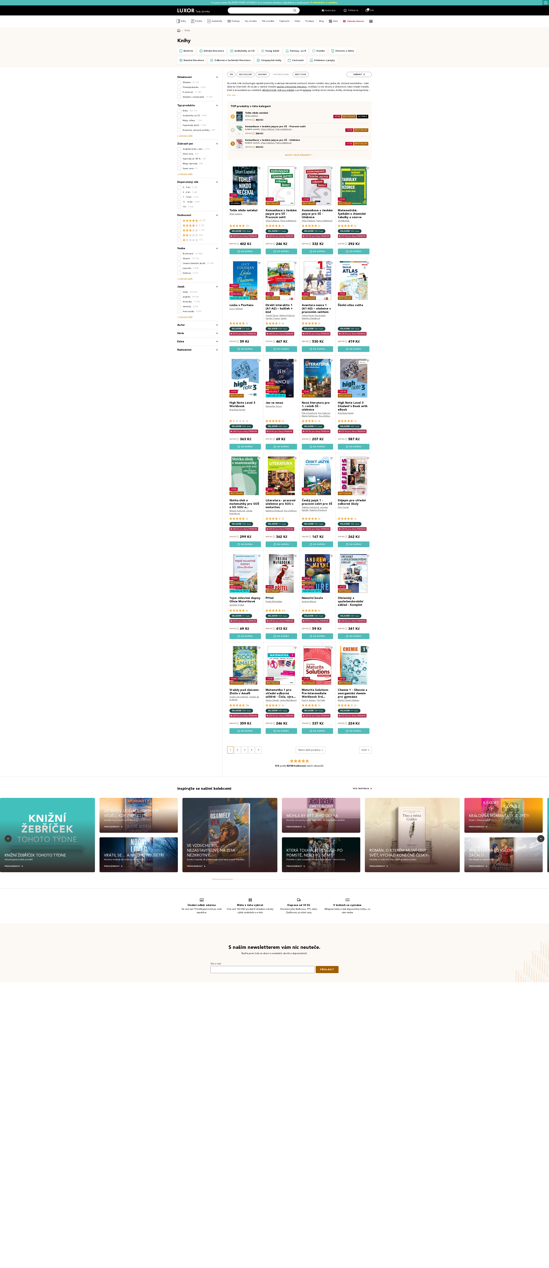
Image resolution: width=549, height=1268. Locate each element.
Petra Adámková (283, 129)
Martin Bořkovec (310, 416)
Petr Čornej (343, 507)
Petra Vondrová (309, 413)
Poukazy (236, 21)
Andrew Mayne (309, 601)
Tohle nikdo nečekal (256, 112)
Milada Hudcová (237, 511)
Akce (335, 21)
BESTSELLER (349, 116)
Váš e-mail (215, 963)
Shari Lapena (251, 115)
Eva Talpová (324, 413)
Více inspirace (361, 789)
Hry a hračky (251, 21)
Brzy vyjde (300, 74)
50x (247, 705)
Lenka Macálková (288, 700)
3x (319, 225)
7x (283, 225)
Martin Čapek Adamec (348, 700)
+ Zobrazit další (184, 136)
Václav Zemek (272, 700)
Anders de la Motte (238, 697)
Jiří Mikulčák (343, 221)
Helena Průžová (286, 315)
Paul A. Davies (308, 700)
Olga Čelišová (267, 129)
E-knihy (198, 21)
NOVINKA (362, 116)
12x (247, 225)
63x (283, 610)
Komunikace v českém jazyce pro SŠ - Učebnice (272, 140)
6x (355, 225)
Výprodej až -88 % (239, 298)
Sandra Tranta (273, 318)
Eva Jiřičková (325, 416)
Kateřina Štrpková (274, 511)
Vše (231, 74)
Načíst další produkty (298, 155)
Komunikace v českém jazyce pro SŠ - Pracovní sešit (275, 126)
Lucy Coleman (236, 308)
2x (319, 518)
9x (319, 610)
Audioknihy (217, 21)
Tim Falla (321, 700)
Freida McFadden (274, 601)
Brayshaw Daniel (237, 410)
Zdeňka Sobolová (310, 507)
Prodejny (310, 21)
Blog (321, 21)
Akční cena (236, 294)
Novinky (262, 74)
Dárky (297, 21)
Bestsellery (245, 74)
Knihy (183, 21)
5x (283, 518)
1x (247, 421)
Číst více (231, 95)
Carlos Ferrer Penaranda (313, 315)
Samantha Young (274, 406)
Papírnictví (284, 21)
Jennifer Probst (236, 605)
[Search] (294, 10)
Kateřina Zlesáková (311, 318)
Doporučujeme (281, 74)
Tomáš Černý (272, 315)
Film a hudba (268, 21)
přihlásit (327, 969)
